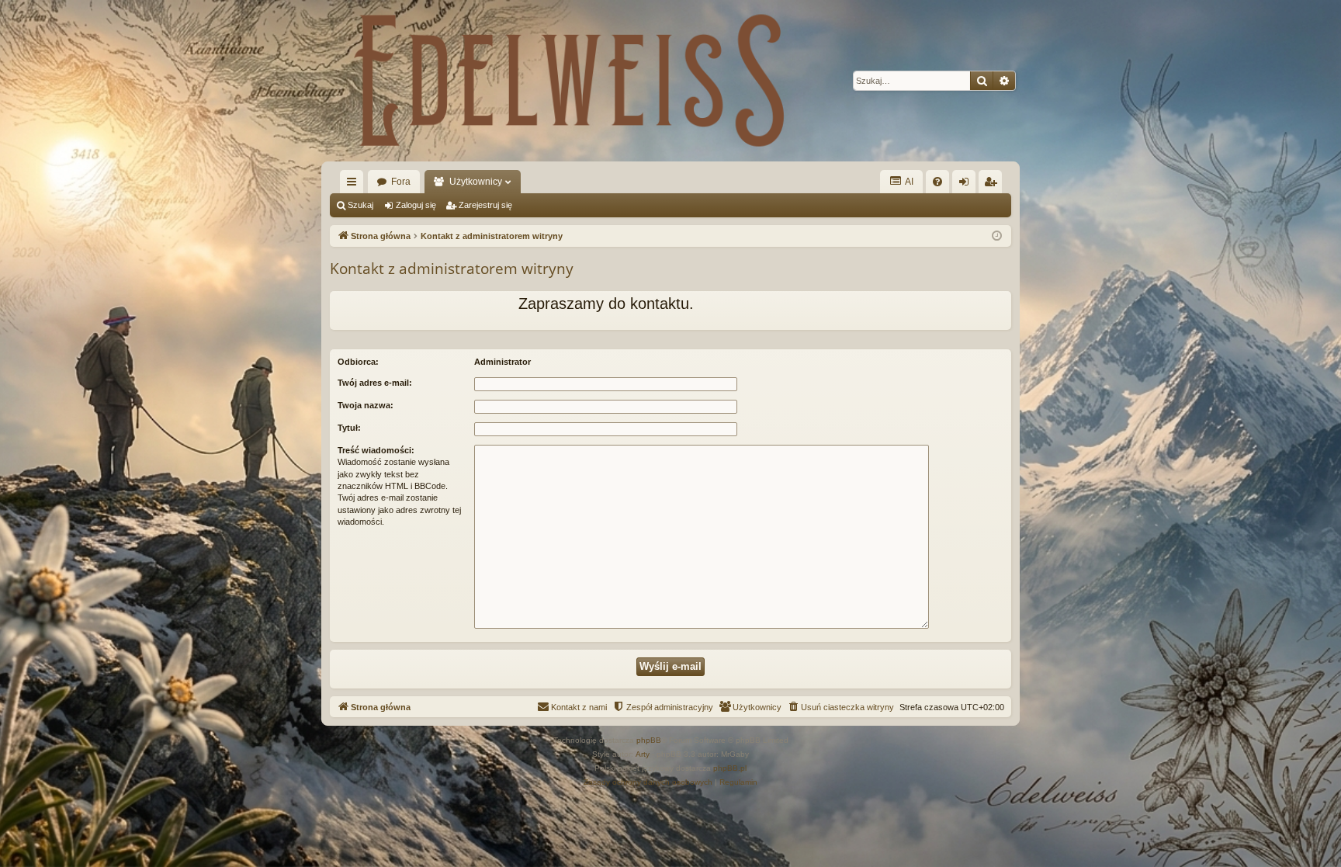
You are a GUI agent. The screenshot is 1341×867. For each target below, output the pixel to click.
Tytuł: (349, 427)
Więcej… (354, 184)
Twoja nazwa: (365, 405)
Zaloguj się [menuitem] (966, 184)
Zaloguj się (416, 205)
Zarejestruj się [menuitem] (993, 184)
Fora (401, 181)
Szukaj (360, 205)
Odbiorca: (358, 361)
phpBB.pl (730, 768)
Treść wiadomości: (376, 450)
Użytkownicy (475, 181)
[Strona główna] (569, 80)
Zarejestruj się (485, 205)
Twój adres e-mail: (375, 382)
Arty (643, 754)
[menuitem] (937, 181)
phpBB (648, 740)
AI (908, 181)
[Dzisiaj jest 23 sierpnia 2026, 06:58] (997, 236)
